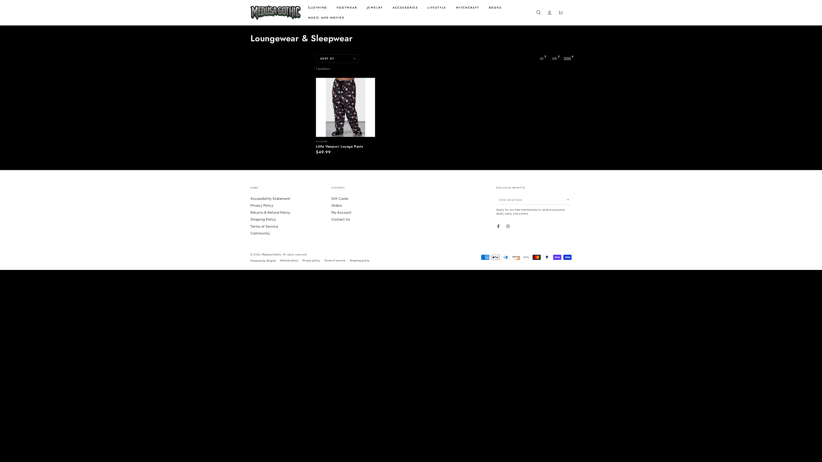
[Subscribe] (569, 199)
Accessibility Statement (270, 199)
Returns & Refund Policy (270, 212)
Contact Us (340, 219)
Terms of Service (264, 226)
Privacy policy (311, 260)
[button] (538, 12)
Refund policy (289, 260)
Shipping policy (359, 260)
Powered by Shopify (263, 260)
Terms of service (334, 260)
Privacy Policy (261, 205)
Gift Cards (339, 199)
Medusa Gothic (271, 254)
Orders (336, 205)
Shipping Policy (263, 219)
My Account (341, 212)
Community (260, 233)
